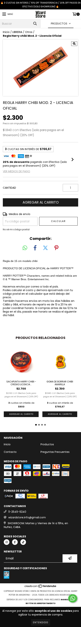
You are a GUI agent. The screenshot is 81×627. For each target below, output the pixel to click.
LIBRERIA (17, 32)
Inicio (6, 32)
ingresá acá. (68, 599)
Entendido (40, 622)
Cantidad (9, 188)
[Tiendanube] (40, 587)
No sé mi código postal (16, 229)
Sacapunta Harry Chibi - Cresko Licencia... (21, 383)
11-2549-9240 (17, 512)
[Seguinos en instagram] (6, 542)
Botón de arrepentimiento (41, 603)
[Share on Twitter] (45, 248)
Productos (47, 444)
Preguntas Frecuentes (55, 452)
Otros (28, 32)
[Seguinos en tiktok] (23, 542)
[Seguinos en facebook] (15, 542)
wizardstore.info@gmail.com (27, 517)
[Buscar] (35, 23)
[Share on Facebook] (35, 248)
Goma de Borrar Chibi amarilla (60, 383)
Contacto (10, 452)
